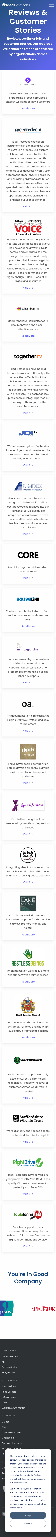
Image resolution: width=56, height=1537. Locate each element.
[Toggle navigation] (51, 4)
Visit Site (28, 206)
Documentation (10, 1356)
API (3, 1361)
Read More (28, 108)
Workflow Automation (14, 1407)
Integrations (8, 1372)
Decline (28, 1523)
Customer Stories (11, 1432)
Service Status (9, 1367)
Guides (5, 1421)
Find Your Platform (12, 1443)
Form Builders (9, 1386)
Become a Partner (12, 1448)
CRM (4, 1402)
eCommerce (9, 1397)
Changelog (8, 1437)
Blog (4, 1427)
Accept (28, 1515)
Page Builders (9, 1391)
